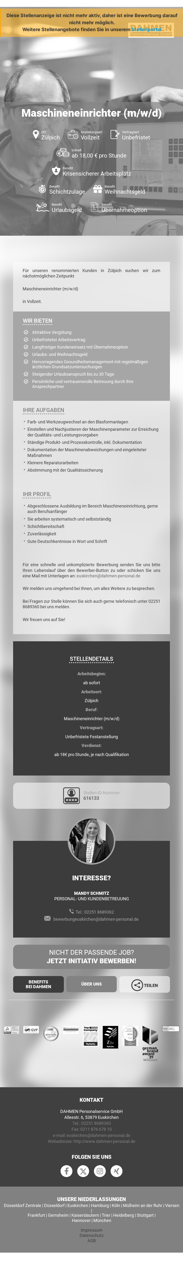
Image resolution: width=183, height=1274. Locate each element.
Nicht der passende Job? (91, 956)
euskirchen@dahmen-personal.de (108, 575)
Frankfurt (36, 1215)
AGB (91, 1240)
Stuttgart (145, 1215)
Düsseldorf (54, 1205)
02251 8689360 (96, 1123)
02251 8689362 (99, 912)
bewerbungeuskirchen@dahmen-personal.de (96, 919)
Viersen (172, 1205)
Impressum (91, 1230)
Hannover (81, 1220)
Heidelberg (123, 1215)
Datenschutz (92, 1235)
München (102, 1220)
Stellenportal (146, 29)
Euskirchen (77, 1205)
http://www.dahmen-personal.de (104, 1141)
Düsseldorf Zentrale (22, 1205)
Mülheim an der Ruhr (142, 1205)
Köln (116, 1205)
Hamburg (100, 1205)
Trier (106, 1215)
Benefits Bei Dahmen (38, 984)
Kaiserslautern (85, 1215)
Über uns (91, 984)
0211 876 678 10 (96, 1129)
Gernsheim (58, 1215)
